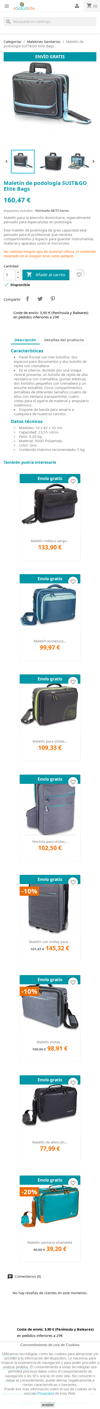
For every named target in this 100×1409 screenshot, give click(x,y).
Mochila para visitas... (50, 841)
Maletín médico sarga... (50, 541)
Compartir (27, 299)
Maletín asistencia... (50, 641)
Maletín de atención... (50, 1142)
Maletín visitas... (50, 1042)
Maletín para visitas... (50, 741)
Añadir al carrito (45, 274)
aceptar (48, 1405)
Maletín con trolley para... (50, 941)
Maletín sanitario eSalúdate (49, 1242)
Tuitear (40, 299)
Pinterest (53, 299)
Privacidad (45, 1393)
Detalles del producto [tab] (64, 339)
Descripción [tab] (25, 339)
